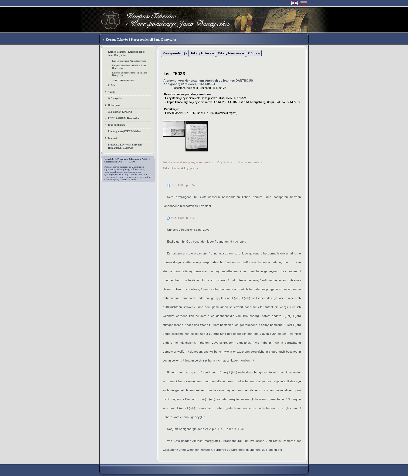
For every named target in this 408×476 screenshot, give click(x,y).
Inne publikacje (116, 124)
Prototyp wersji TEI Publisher (124, 131)
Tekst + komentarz (249, 162)
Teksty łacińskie (202, 53)
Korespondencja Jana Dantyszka (129, 60)
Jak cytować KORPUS (120, 111)
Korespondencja (175, 53)
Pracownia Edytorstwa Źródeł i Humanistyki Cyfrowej (125, 146)
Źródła (111, 85)
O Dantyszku (115, 98)
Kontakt (112, 138)
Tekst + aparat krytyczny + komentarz (188, 162)
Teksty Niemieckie (231, 53)
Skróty (111, 91)
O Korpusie (114, 105)
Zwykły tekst (225, 162)
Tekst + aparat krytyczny (180, 168)
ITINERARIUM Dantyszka (123, 118)
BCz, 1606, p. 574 (182, 185)
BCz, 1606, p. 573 (182, 217)
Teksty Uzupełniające (123, 80)
